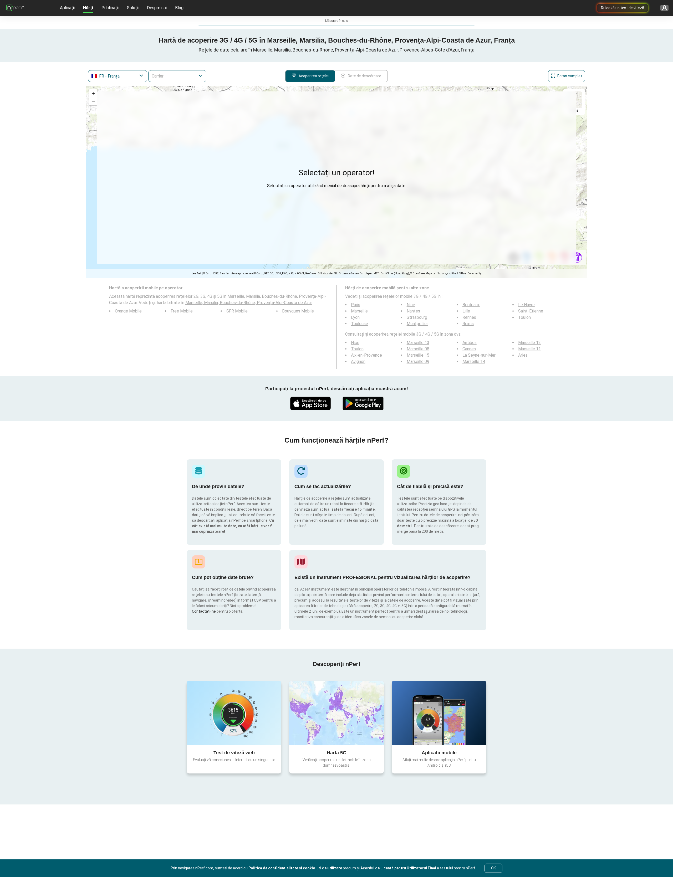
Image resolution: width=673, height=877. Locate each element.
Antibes (469, 342)
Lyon (355, 317)
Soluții (133, 7)
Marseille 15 (418, 355)
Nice (411, 304)
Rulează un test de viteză (622, 8)
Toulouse (359, 323)
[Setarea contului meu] (662, 8)
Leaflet (196, 273)
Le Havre (526, 304)
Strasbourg (417, 317)
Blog (179, 7)
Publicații (110, 7)
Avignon (358, 361)
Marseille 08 (418, 348)
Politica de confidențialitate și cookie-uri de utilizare (295, 868)
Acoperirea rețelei (314, 76)
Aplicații (67, 7)
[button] (93, 93)
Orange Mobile (128, 311)
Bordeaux (471, 304)
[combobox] (117, 76)
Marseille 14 (473, 361)
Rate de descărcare (364, 76)
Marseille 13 (418, 342)
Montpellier (417, 323)
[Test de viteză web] (234, 713)
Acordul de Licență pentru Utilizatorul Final (398, 868)
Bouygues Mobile (298, 311)
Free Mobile (182, 311)
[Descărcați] (310, 403)
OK (493, 868)
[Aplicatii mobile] (439, 712)
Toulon (524, 317)
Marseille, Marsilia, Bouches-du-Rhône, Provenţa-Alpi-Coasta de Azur (248, 302)
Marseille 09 (418, 361)
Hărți (88, 7)
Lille (466, 311)
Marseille (359, 311)
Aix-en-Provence (366, 355)
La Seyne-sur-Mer (479, 355)
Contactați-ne (204, 611)
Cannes (469, 348)
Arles (523, 355)
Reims (468, 323)
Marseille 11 (529, 348)
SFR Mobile (237, 311)
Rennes (469, 317)
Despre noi (157, 7)
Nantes (413, 311)
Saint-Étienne (530, 311)
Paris (355, 304)
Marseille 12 (529, 342)
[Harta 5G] (336, 713)
